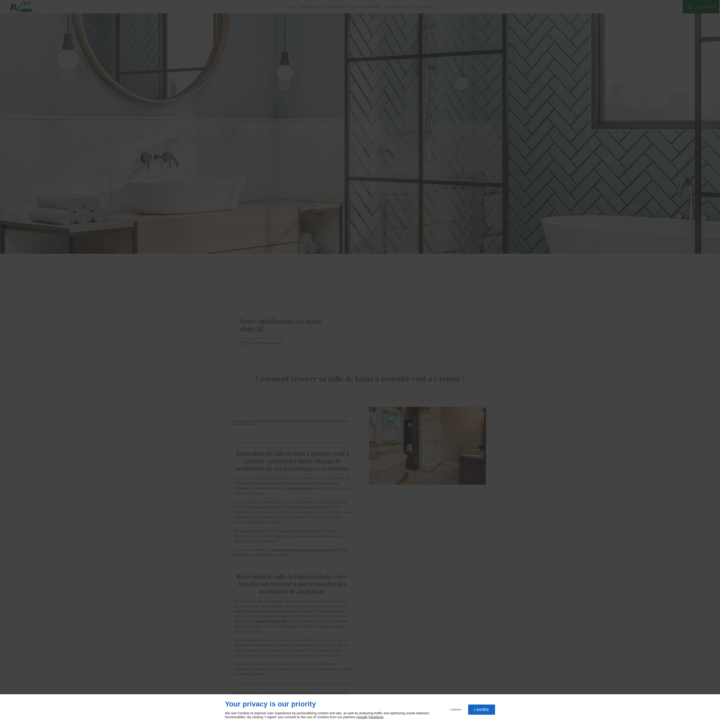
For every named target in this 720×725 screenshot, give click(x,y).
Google (362, 717)
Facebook (375, 717)
